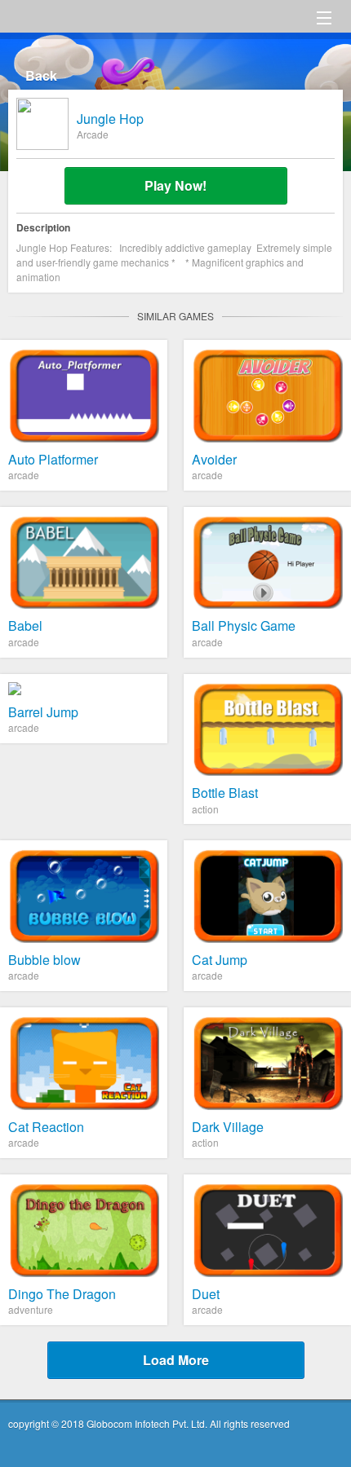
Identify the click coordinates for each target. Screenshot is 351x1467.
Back (41, 75)
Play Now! (175, 185)
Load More (176, 1359)
